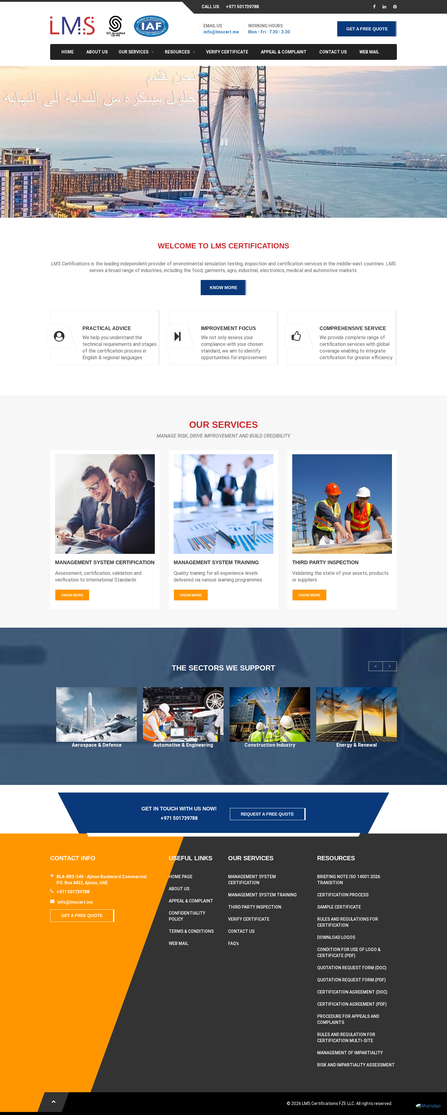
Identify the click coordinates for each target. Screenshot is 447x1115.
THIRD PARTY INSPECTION (254, 907)
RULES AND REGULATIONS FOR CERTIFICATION (347, 922)
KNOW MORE (223, 287)
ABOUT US (179, 888)
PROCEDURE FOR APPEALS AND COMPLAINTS (348, 1019)
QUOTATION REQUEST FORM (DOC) (351, 967)
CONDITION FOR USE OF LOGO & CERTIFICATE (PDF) (348, 952)
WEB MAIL (178, 943)
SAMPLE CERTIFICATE (339, 907)
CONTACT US (241, 931)
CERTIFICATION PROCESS (343, 894)
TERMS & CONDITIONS (191, 931)
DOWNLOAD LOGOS (336, 937)
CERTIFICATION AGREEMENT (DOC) (352, 992)
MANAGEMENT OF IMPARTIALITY (350, 1052)
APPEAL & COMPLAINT (191, 900)
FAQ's (233, 943)
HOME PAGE (180, 876)
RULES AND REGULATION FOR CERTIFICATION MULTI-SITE (346, 1037)
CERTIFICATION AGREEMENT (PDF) (352, 1004)
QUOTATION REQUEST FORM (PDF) (351, 979)
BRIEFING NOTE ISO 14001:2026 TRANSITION (348, 879)
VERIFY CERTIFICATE (248, 919)
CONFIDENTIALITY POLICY (187, 916)
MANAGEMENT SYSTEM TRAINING (262, 894)
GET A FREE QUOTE (367, 28)
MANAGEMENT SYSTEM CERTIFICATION (252, 879)
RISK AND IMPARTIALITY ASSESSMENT (356, 1064)
